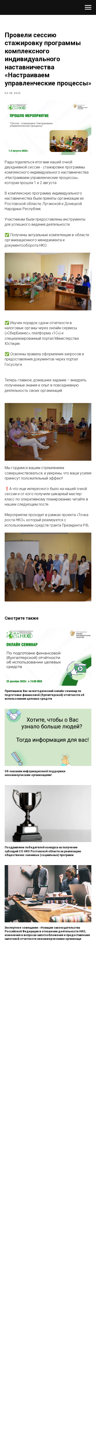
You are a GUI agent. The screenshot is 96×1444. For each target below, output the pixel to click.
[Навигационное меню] (88, 7)
